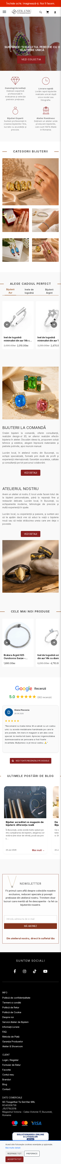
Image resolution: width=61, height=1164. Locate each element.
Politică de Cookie (11, 1012)
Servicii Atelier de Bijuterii (15, 1022)
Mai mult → (38, 850)
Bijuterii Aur (10, 291)
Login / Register (10, 1060)
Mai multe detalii (12, 1148)
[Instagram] (24, 971)
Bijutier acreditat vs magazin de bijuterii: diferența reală (25, 823)
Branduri (6, 1079)
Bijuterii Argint (49, 291)
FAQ (4, 1031)
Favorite (6, 1069)
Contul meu (8, 1074)
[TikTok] (34, 971)
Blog (4, 1084)
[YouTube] (45, 971)
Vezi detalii (30, 472)
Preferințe (32, 1153)
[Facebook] (15, 971)
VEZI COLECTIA (31, 59)
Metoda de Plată (10, 1036)
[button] (40, 11)
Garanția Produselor (12, 1041)
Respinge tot (15, 1153)
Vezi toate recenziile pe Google (32, 761)
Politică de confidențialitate (16, 997)
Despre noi (8, 1017)
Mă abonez (30, 926)
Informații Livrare (10, 1027)
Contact (6, 1089)
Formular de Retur (11, 1065)
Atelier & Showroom (12, 1046)
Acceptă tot (14, 1159)
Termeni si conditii (11, 1002)
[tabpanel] (30, 44)
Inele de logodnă (29, 291)
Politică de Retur (10, 1007)
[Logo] (22, 11)
